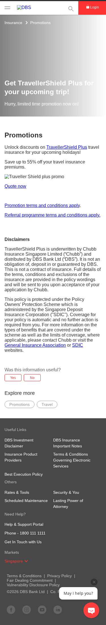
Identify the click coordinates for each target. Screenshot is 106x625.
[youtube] (42, 609)
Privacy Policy (59, 576)
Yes (13, 378)
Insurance (13, 22)
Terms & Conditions (24, 576)
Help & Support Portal (24, 524)
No (32, 378)
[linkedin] (57, 609)
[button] (26, 561)
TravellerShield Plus (66, 147)
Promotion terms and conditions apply (42, 205)
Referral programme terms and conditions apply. (52, 215)
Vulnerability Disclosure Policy (33, 585)
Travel (47, 404)
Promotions (40, 22)
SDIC (77, 345)
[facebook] (11, 609)
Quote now (15, 186)
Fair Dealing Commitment (30, 580)
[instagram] (26, 609)
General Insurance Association (35, 345)
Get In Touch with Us (23, 542)
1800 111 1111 (33, 533)
